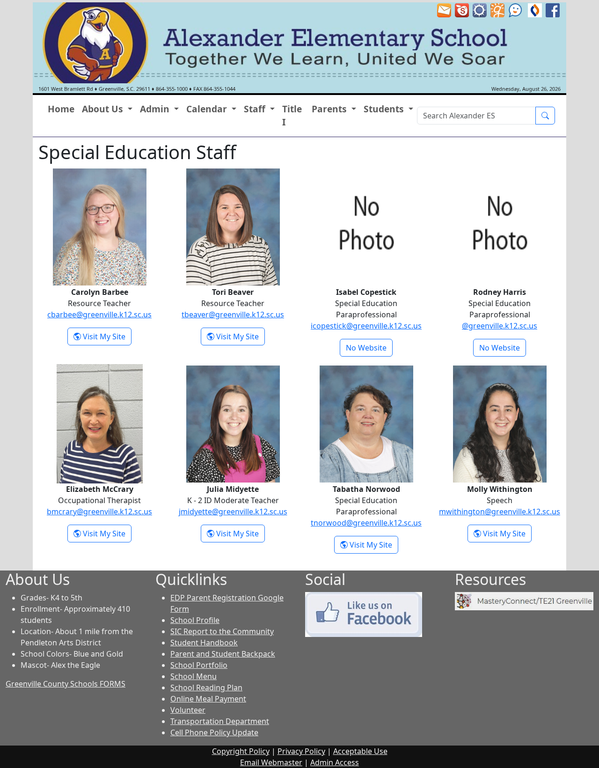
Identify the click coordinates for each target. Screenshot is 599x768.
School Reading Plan (206, 687)
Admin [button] (156, 108)
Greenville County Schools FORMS (65, 684)
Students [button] (385, 108)
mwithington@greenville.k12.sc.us (499, 511)
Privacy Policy (301, 751)
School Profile (194, 620)
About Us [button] (103, 108)
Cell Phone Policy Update (214, 732)
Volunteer (187, 710)
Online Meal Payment (208, 699)
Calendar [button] (207, 108)
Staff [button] (256, 108)
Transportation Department (219, 721)
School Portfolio (198, 665)
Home (61, 108)
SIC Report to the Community (222, 631)
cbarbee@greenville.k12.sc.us (99, 314)
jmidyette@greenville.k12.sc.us (233, 511)
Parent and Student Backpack (222, 654)
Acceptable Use (360, 751)
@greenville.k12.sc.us (499, 326)
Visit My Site (106, 336)
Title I (292, 115)
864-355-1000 (172, 88)
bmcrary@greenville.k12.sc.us (99, 511)
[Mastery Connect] (524, 600)
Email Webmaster (271, 762)
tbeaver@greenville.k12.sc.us (233, 314)
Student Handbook (204, 642)
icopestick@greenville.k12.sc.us (366, 326)
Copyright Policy (241, 751)
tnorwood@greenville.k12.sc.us (366, 523)
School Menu (193, 676)
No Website (366, 348)
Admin (334, 762)
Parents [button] (330, 108)
